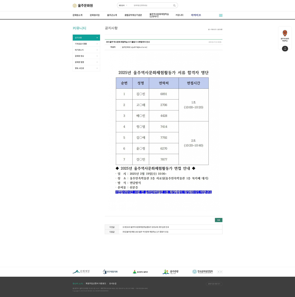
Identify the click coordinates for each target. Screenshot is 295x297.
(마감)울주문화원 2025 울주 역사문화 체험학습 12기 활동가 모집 (145, 232)
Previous (218, 271)
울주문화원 (83, 5)
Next (221, 271)
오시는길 (113, 283)
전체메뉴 (220, 15)
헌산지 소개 (78, 283)
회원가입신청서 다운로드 (96, 283)
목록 (218, 220)
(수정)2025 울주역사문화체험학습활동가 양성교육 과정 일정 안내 (146, 227)
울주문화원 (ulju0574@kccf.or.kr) (134, 47)
